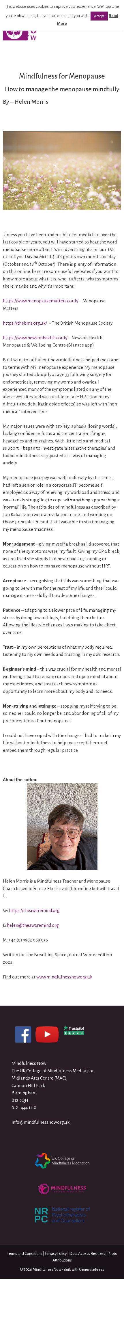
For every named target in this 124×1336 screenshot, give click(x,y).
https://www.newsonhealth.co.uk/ (35, 337)
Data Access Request (87, 1253)
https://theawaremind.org (34, 910)
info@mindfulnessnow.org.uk (40, 1122)
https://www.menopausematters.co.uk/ (40, 300)
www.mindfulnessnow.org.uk (64, 976)
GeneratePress (91, 1269)
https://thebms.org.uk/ (25, 323)
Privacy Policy (56, 1253)
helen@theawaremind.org (33, 925)
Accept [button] (99, 16)
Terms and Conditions (24, 1253)
